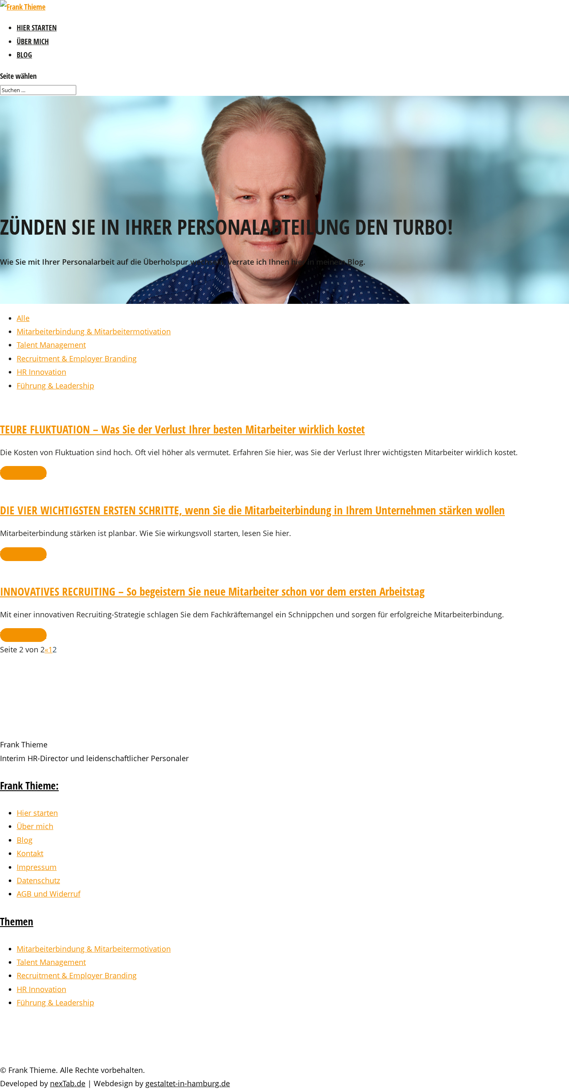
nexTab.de (67, 1083)
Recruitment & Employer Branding (77, 358)
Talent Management (51, 345)
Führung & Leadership (55, 386)
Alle (23, 318)
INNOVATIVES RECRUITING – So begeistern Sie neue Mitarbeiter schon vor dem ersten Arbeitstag (212, 591)
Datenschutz (38, 880)
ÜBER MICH (33, 41)
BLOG (24, 55)
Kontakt (30, 853)
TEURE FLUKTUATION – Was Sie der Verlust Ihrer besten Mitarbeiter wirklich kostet (182, 429)
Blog (24, 840)
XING (32, 1029)
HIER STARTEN (37, 28)
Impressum (37, 867)
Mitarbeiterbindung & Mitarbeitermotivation (94, 331)
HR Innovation (41, 372)
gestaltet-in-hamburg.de (187, 1083)
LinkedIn (43, 1043)
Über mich (35, 826)
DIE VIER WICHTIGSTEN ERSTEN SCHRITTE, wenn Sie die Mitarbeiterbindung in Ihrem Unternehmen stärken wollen (252, 510)
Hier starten (37, 813)
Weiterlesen (23, 473)
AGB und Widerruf (48, 894)
